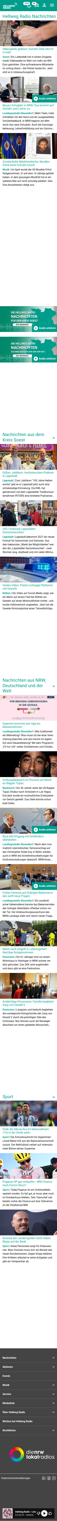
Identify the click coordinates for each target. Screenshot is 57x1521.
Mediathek (9, 1403)
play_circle (44, 1513)
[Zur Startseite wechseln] (10, 5)
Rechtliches (9, 1430)
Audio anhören (44, 99)
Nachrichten (9, 1357)
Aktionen (8, 1366)
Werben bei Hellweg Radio (17, 1421)
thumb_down (39, 1513)
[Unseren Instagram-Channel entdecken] (54, 1478)
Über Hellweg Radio (14, 1412)
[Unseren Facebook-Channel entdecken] (49, 1478)
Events (6, 1375)
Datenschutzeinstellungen (15, 1478)
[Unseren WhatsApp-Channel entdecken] (44, 1478)
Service (7, 1394)
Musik (6, 1385)
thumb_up (50, 1513)
